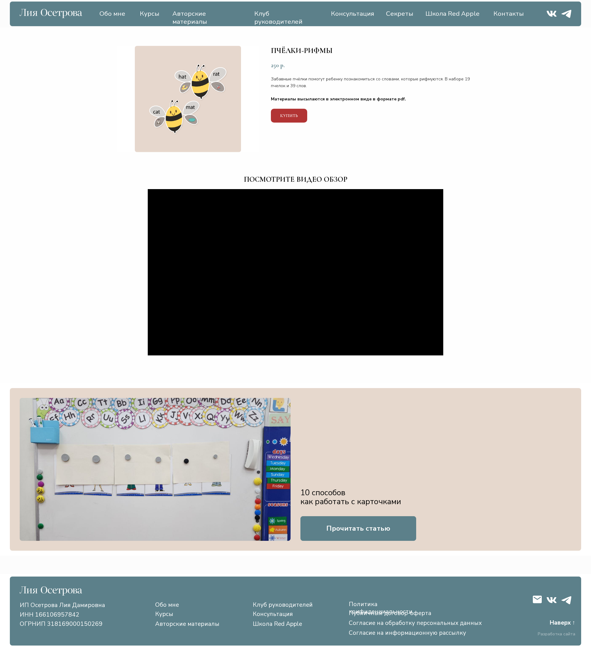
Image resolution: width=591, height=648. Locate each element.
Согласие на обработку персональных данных (415, 623)
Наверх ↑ (562, 623)
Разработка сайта (556, 634)
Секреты (399, 13)
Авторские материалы (189, 17)
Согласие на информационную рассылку (407, 633)
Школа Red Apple (452, 13)
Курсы (149, 13)
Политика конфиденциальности (380, 608)
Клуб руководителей (278, 17)
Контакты (508, 13)
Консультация (352, 13)
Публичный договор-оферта (390, 613)
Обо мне (112, 13)
